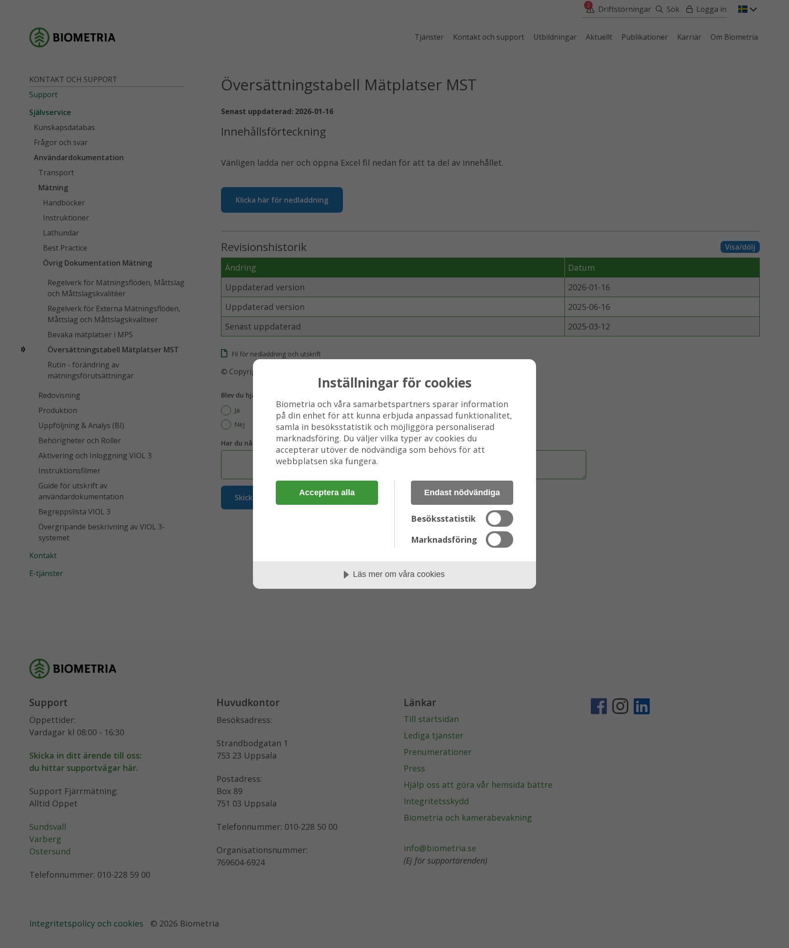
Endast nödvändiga (462, 492)
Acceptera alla (327, 492)
